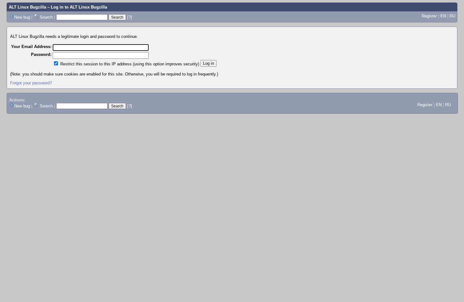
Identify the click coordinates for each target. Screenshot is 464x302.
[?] (129, 17)
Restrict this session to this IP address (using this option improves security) (129, 64)
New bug (22, 17)
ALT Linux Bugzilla (27, 7)
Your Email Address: (31, 46)
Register (429, 16)
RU (452, 16)
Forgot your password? (31, 83)
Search (46, 17)
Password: (41, 54)
